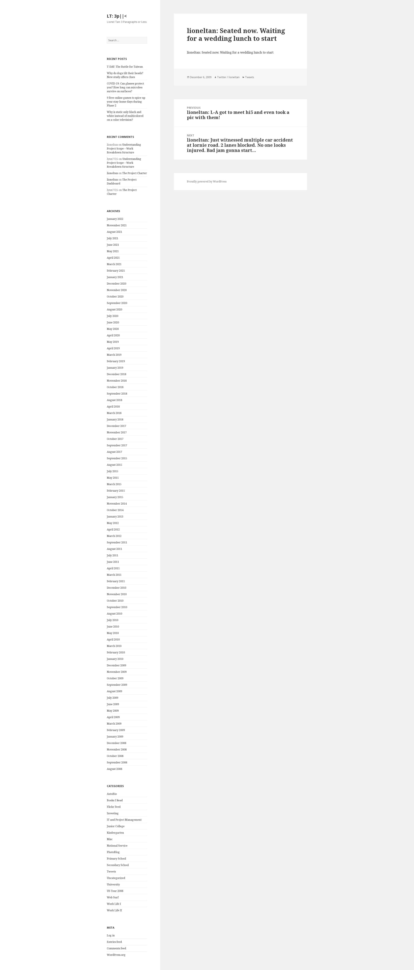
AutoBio (112, 794)
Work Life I (114, 904)
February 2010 (116, 652)
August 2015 (114, 465)
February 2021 (116, 270)
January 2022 (115, 219)
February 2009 (116, 730)
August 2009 (114, 691)
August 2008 (114, 769)
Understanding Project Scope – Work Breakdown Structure (124, 148)
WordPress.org (116, 955)
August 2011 (114, 549)
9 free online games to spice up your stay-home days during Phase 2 (126, 101)
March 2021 (114, 264)
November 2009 (117, 672)
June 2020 (113, 322)
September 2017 (117, 445)
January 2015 (115, 497)
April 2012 (113, 529)
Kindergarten (115, 832)
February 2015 (116, 490)
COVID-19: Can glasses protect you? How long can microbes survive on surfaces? (125, 87)
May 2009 (113, 710)
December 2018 (116, 374)
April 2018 (113, 406)
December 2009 (116, 665)
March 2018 (114, 413)
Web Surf (113, 897)
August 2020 (114, 309)
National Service (117, 845)
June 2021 (113, 245)
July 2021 (112, 238)
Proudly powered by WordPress (207, 181)
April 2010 (113, 639)
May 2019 (113, 342)
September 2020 (117, 303)
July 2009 (112, 698)
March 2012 (114, 536)
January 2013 (115, 516)
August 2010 (114, 613)
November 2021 (117, 225)
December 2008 (116, 743)
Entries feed (114, 942)
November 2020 (117, 290)
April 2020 (113, 335)
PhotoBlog (113, 852)
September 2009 (117, 685)
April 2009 (113, 717)
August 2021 (114, 232)
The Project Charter (134, 173)
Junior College (116, 826)
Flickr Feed (114, 807)
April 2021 (113, 257)
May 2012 (113, 523)
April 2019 (113, 348)
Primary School (116, 858)
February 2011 (116, 581)
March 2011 (114, 575)
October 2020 (115, 296)
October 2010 (115, 600)
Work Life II (114, 910)
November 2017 (117, 432)
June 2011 (113, 562)
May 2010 (113, 633)
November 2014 (117, 503)
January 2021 (115, 277)
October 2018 (115, 387)
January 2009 (115, 736)
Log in (111, 935)
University (113, 884)
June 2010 (113, 626)
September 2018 (117, 393)
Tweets (111, 871)
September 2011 (117, 542)
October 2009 (115, 678)
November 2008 (117, 749)
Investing (113, 813)
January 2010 (115, 659)
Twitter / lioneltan (228, 77)
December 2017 (116, 426)
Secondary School (118, 865)
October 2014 (115, 510)
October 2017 (115, 439)
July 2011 (112, 555)
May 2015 (113, 477)
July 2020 (112, 316)
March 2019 (114, 355)
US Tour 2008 (115, 891)
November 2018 (117, 380)
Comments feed (116, 948)
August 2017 (114, 452)
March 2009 (114, 723)
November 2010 (117, 594)
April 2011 (113, 568)
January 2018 (115, 419)
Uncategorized (116, 878)
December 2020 (116, 283)
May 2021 (113, 251)
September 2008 (117, 762)
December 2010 (116, 588)
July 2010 (112, 620)
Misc (110, 839)
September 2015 (117, 458)
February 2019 (116, 361)
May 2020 (113, 329)
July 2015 (112, 471)
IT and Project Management (124, 819)
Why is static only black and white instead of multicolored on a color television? (125, 115)
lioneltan (112, 173)
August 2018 (114, 400)
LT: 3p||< (117, 16)
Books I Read (115, 800)
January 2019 (115, 367)
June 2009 (113, 704)
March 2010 (114, 646)
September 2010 (117, 607)
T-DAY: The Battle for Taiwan (125, 66)
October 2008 (115, 756)
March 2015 (114, 484)
